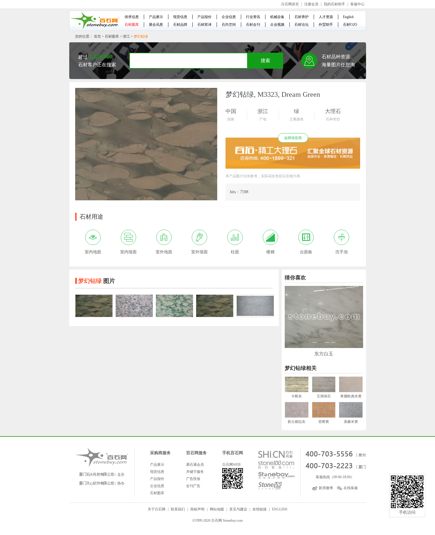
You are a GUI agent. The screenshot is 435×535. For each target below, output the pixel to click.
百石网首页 (290, 4)
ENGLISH (279, 509)
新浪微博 (326, 488)
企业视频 (277, 24)
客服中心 (357, 4)
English (348, 17)
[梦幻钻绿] (94, 305)
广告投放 (193, 479)
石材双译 (204, 24)
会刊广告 (193, 486)
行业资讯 (253, 17)
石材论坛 (301, 24)
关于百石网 (156, 509)
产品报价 (204, 17)
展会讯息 (156, 24)
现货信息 (180, 17)
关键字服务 (195, 472)
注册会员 (311, 4)
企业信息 (229, 17)
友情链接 (259, 509)
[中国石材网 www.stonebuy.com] (94, 20)
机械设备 (277, 17)
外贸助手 (326, 24)
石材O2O (350, 24)
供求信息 (132, 17)
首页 (97, 36)
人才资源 (326, 17)
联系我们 (178, 509)
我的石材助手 (334, 4)
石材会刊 (253, 24)
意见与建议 (238, 509)
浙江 (126, 36)
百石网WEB (231, 465)
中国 (230, 111)
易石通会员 (195, 465)
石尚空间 (229, 24)
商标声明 (197, 509)
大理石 (333, 111)
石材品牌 (180, 24)
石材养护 (301, 17)
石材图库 (132, 24)
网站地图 (217, 509)
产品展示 (156, 17)
